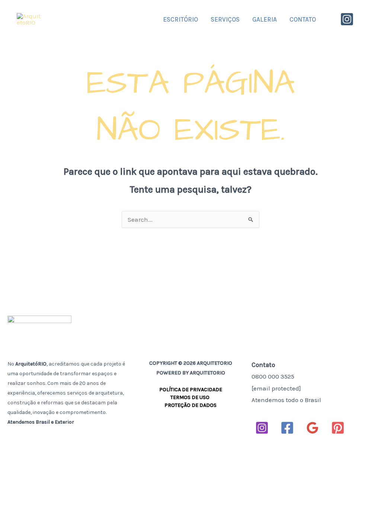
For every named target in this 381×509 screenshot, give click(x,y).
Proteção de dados (190, 405)
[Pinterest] (337, 427)
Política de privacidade (190, 389)
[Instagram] (347, 19)
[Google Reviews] (312, 427)
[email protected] (276, 388)
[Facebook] (287, 427)
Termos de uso (190, 397)
